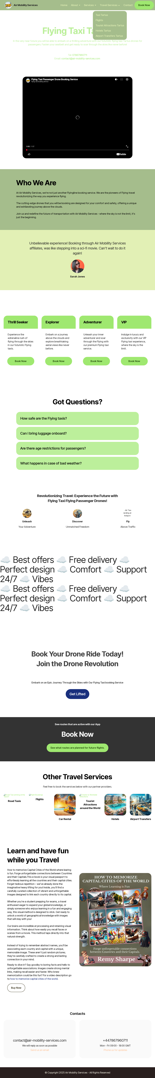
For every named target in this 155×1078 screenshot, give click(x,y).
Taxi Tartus (102, 14)
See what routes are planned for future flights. (77, 747)
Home (64, 5)
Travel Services (108, 5)
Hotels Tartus (103, 30)
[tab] (77, 418)
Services (89, 5)
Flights (99, 20)
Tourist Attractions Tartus (110, 25)
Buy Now (16, 987)
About (74, 5)
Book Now (144, 5)
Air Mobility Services (26, 5)
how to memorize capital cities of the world (34, 978)
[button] (77, 418)
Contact (128, 5)
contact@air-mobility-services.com (81, 58)
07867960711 (79, 55)
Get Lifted (77, 694)
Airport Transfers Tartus (109, 35)
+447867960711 (115, 1040)
